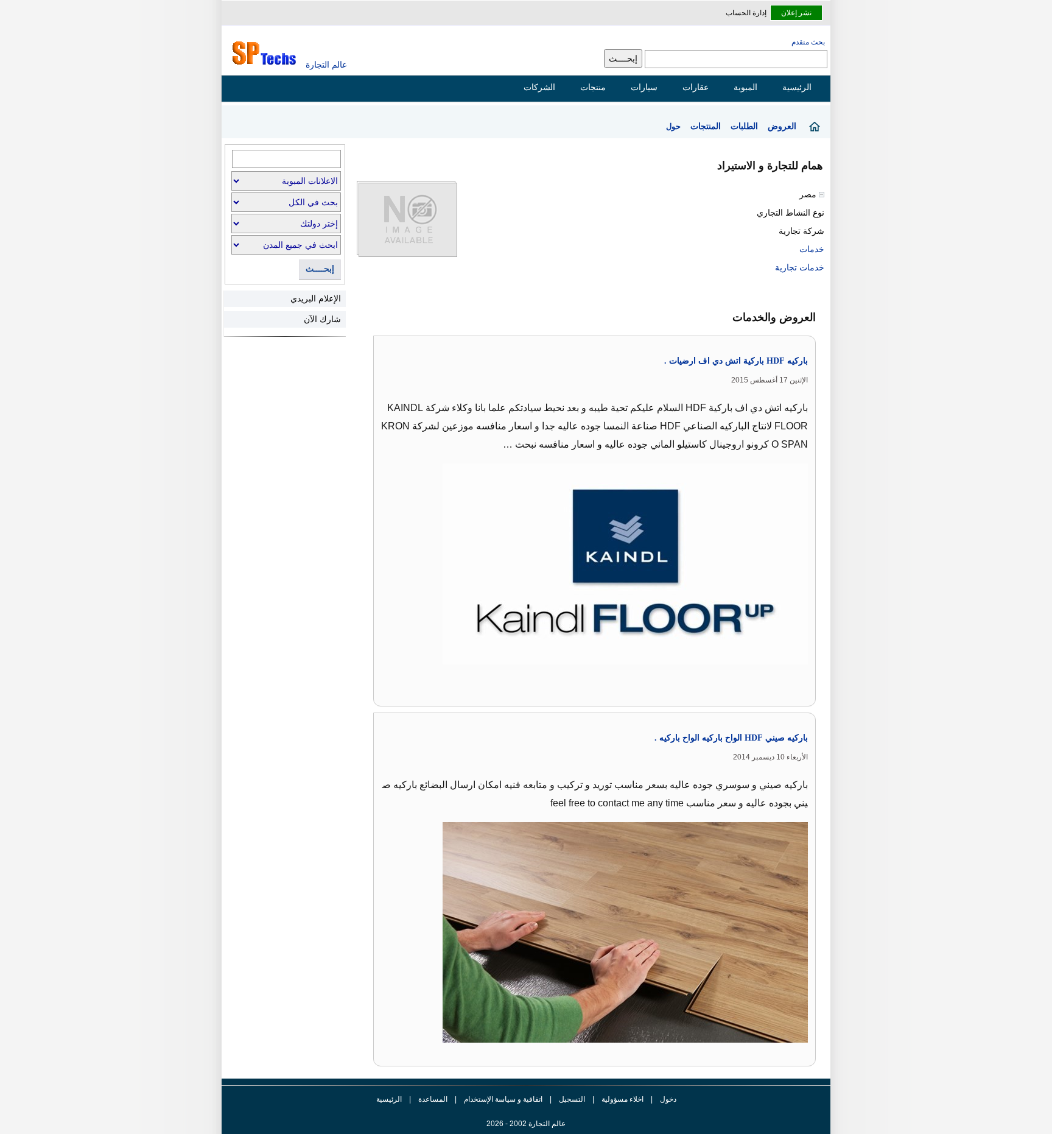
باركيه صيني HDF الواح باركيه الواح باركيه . (731, 737)
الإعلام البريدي (315, 298)
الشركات (539, 87)
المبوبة (745, 87)
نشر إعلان (796, 13)
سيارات (644, 87)
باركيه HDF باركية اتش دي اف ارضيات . (736, 360)
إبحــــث (320, 268)
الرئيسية (797, 87)
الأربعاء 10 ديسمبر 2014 (770, 757)
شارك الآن (322, 319)
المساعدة (432, 1099)
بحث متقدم (808, 42)
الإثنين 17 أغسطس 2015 (769, 380)
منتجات (593, 87)
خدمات (811, 249)
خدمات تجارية (799, 267)
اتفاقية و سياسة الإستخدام (502, 1099)
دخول (668, 1099)
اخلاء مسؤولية (622, 1099)
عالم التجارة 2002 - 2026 (526, 1123)
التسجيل (572, 1099)
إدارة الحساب (746, 13)
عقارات (695, 87)
